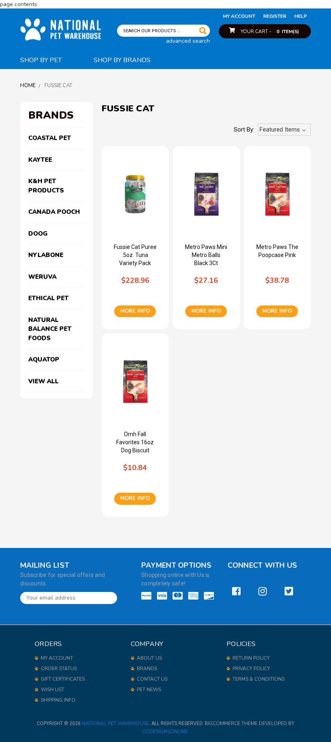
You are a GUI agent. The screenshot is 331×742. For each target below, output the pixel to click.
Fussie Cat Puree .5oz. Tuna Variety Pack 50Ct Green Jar (135, 255)
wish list (52, 689)
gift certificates (63, 679)
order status (59, 668)
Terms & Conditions (259, 679)
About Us (149, 658)
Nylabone (45, 255)
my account (239, 16)
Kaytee (40, 160)
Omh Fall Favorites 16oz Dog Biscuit (135, 442)
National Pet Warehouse (115, 723)
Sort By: (244, 129)
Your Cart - (270, 31)
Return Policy (251, 658)
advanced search (188, 41)
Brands (147, 668)
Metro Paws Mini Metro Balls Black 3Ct (206, 255)
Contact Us (152, 679)
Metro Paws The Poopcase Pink (277, 251)
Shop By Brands (122, 60)
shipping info (58, 700)
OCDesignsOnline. (165, 731)
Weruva (42, 277)
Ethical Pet (48, 298)
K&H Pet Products (46, 185)
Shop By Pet (41, 60)
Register (274, 16)
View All (43, 381)
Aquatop (43, 359)
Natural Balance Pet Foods (49, 329)
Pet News (149, 689)
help (300, 16)
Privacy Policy (251, 668)
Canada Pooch (54, 212)
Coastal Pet (49, 138)
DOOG (38, 234)
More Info (135, 311)
